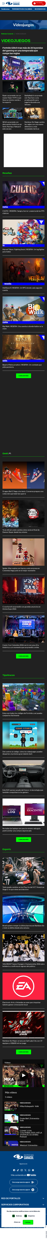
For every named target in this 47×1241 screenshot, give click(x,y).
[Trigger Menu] (3, 3)
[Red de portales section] (43, 1198)
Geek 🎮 (7, 453)
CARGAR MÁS (24, 376)
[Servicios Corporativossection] (43, 1204)
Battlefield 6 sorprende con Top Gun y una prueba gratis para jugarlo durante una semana (33, 100)
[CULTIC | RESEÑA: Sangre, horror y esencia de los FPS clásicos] (23, 194)
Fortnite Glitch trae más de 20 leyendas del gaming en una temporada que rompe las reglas (23, 50)
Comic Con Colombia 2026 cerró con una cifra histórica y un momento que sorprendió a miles (21, 646)
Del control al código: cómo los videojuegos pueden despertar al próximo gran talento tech (22, 753)
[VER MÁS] (16, 383)
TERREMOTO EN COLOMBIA (22, 9)
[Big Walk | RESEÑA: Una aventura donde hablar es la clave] (23, 310)
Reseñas (7, 173)
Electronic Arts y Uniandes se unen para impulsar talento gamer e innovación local (22, 1003)
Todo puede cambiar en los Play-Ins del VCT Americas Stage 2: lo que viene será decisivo (23, 888)
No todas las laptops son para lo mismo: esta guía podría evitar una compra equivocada (21, 829)
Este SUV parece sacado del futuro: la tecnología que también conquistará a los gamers (23, 791)
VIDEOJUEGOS (25, 1103)
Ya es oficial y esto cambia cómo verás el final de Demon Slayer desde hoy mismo (21, 531)
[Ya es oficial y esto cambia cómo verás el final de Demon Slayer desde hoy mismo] (23, 513)
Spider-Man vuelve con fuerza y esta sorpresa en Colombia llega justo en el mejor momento (21, 569)
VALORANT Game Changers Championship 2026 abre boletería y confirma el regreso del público (23, 965)
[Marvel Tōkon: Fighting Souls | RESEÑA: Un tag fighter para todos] (23, 233)
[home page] (23, 1157)
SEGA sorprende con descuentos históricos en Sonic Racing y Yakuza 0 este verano (12, 125)
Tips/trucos (9, 675)
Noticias (19, 1216)
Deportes (31, 1216)
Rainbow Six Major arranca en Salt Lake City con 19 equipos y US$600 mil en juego (22, 1042)
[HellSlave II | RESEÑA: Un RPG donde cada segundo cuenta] (23, 271)
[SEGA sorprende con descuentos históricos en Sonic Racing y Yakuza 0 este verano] (13, 113)
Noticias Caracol (7, 34)
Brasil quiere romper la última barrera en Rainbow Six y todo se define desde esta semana (23, 926)
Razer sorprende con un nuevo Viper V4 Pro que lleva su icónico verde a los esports (12, 98)
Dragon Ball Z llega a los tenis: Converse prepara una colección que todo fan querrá (23, 492)
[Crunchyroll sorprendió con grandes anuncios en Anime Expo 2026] (23, 590)
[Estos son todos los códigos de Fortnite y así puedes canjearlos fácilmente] (23, 697)
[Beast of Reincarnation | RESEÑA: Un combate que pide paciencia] (23, 348)
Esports (7, 849)
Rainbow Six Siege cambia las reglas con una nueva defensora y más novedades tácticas (34, 125)
